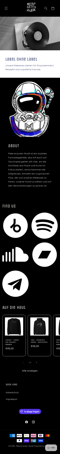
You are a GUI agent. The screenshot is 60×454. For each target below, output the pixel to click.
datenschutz (12, 393)
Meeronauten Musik (25, 446)
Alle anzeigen (30, 371)
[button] (6, 8)
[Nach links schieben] (23, 362)
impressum (11, 399)
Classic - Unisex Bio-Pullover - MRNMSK (12, 342)
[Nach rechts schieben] (36, 362)
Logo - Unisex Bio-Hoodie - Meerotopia (39, 341)
